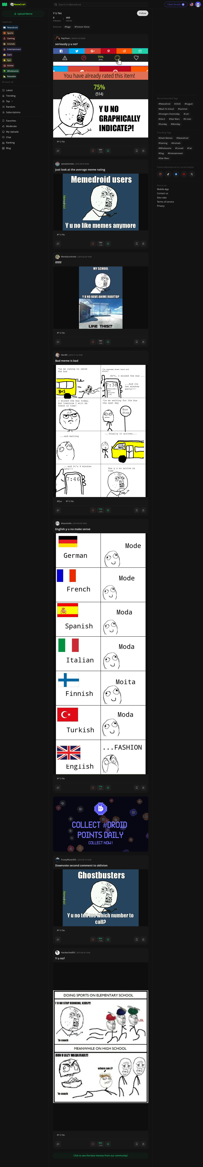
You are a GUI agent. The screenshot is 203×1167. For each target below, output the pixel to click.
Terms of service (165, 201)
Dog (162, 153)
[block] (143, 151)
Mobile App (163, 189)
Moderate (11, 126)
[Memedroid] (4, 4)
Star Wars (175, 119)
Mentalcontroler (68, 256)
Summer (183, 108)
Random (10, 106)
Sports (8, 33)
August (189, 103)
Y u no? (60, 958)
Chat (8, 137)
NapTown (65, 38)
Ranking (10, 142)
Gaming (9, 38)
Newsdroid (10, 27)
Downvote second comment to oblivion (81, 865)
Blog (8, 148)
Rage (68, 26)
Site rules (162, 197)
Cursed (180, 148)
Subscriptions (13, 112)
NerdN (64, 354)
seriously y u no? (66, 44)
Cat (190, 148)
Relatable (9, 76)
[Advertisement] (177, 51)
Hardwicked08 (68, 952)
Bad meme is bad (66, 361)
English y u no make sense (72, 529)
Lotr (187, 113)
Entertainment (12, 49)
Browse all (7, 82)
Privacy (160, 205)
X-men (188, 119)
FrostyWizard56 (68, 859)
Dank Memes (166, 138)
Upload (24, 13)
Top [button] (8, 101)
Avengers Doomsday (170, 113)
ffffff (58, 262)
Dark (7, 54)
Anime (8, 65)
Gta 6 (162, 119)
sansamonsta (67, 163)
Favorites (11, 120)
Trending (10, 95)
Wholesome (11, 71)
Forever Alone (82, 26)
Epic (7, 60)
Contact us (162, 193)
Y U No (61, 141)
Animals (9, 43)
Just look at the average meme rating (80, 169)
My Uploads (12, 131)
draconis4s (66, 523)
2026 (178, 103)
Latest (9, 90)
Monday (176, 124)
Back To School (167, 108)
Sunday (163, 124)
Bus (60, 501)
